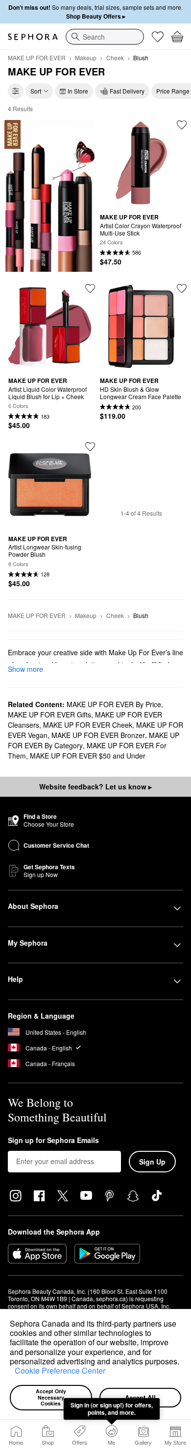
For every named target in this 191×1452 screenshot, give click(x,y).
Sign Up (152, 1161)
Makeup (85, 57)
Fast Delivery (127, 91)
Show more (25, 669)
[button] (11, 1372)
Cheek (115, 57)
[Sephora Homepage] (33, 37)
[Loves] (157, 37)
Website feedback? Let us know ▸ (95, 786)
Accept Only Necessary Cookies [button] (52, 1397)
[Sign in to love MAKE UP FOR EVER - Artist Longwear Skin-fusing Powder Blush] (90, 446)
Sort (35, 91)
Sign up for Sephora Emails (53, 1140)
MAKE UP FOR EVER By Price (114, 704)
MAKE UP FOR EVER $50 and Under (87, 756)
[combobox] (105, 37)
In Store (78, 91)
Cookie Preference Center (60, 1370)
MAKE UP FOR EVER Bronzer (98, 735)
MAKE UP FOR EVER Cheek (87, 725)
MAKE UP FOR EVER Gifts (49, 714)
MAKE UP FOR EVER (37, 57)
